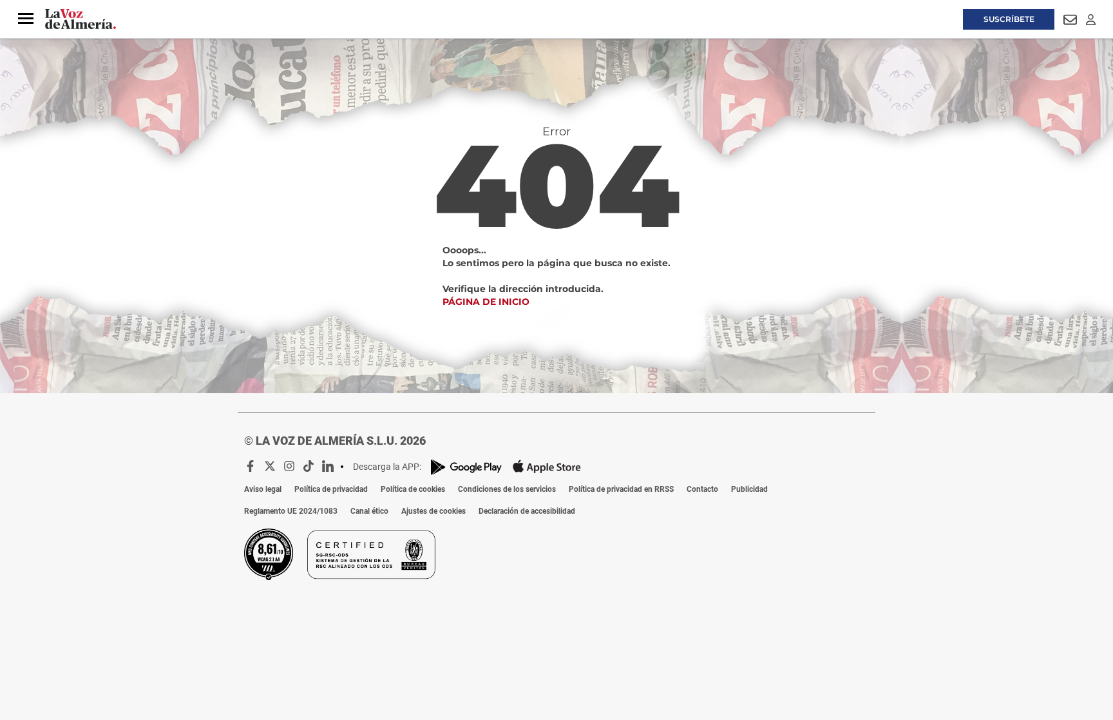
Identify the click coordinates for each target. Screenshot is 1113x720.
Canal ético (369, 511)
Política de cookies (413, 489)
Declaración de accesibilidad (527, 511)
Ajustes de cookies (433, 511)
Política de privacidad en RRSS (621, 489)
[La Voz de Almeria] (80, 19)
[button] (25, 18)
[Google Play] (466, 467)
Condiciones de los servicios (507, 489)
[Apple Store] (546, 466)
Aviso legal (262, 489)
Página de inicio (485, 301)
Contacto (702, 489)
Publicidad (749, 489)
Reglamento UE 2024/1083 (291, 511)
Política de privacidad (331, 489)
